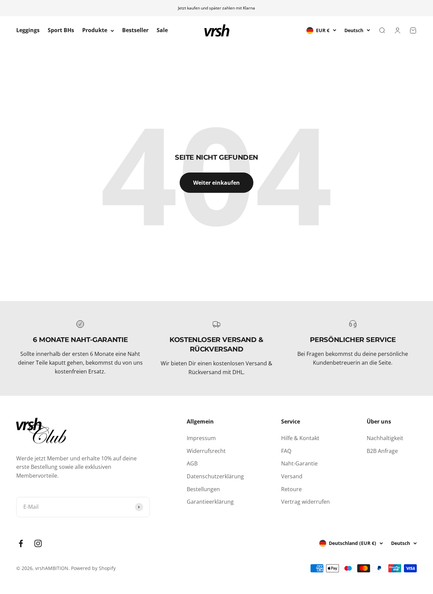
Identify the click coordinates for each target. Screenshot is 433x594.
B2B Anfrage (382, 451)
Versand (291, 476)
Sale (162, 30)
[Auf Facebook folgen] (20, 543)
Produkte (94, 30)
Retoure (291, 489)
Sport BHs (61, 30)
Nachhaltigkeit (385, 438)
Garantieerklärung (210, 501)
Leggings (28, 30)
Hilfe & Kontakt (300, 438)
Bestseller (135, 30)
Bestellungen (203, 489)
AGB (192, 463)
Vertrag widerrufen (305, 501)
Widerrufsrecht (206, 451)
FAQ (286, 451)
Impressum (201, 438)
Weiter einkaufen (216, 182)
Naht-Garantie (299, 463)
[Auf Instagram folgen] (38, 543)
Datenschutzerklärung (215, 476)
